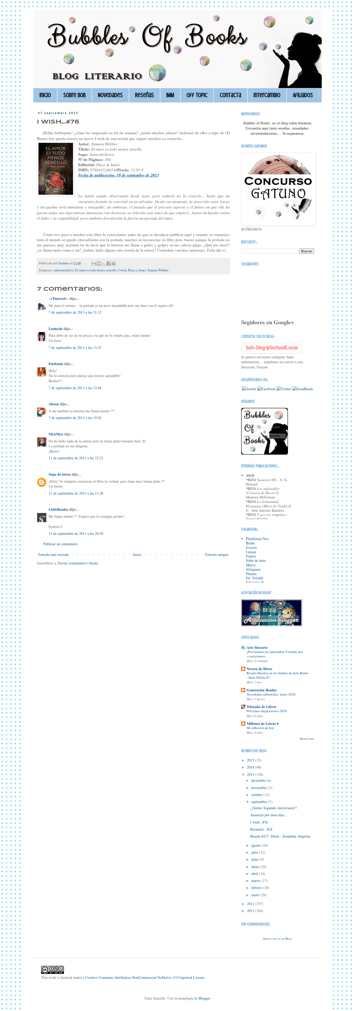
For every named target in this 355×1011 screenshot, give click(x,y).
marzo (256, 880)
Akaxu (54, 404)
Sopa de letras (60, 474)
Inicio (45, 95)
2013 (251, 774)
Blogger (204, 998)
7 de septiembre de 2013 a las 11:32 (75, 312)
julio (255, 852)
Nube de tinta (256, 560)
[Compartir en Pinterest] (113, 263)
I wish (122, 270)
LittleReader (58, 509)
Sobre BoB (74, 95)
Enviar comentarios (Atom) (78, 563)
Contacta (230, 95)
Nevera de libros (259, 668)
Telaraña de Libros (261, 706)
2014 (251, 767)
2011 (251, 910)
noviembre (259, 787)
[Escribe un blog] (98, 263)
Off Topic (197, 95)
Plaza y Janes (137, 270)
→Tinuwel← (59, 298)
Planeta (251, 573)
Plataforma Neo (257, 538)
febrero (257, 887)
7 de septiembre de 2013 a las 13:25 (75, 347)
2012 (251, 903)
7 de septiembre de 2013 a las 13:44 (75, 387)
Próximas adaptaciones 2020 (267, 711)
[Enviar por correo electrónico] (93, 263)
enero (255, 894)
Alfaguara (253, 569)
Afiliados (303, 95)
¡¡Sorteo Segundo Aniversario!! (273, 807)
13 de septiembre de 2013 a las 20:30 (76, 533)
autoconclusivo (64, 270)
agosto (256, 845)
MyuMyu (56, 434)
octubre (257, 794)
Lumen (251, 551)
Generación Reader (262, 690)
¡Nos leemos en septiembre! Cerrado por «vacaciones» (275, 653)
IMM (170, 95)
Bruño (250, 543)
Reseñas (144, 95)
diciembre (259, 780)
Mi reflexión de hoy (260, 727)
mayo (255, 866)
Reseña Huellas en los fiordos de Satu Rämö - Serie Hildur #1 (277, 675)
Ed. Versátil (254, 577)
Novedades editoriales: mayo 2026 (271, 694)
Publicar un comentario (60, 543)
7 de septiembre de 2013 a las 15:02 (75, 417)
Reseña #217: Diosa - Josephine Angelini (280, 836)
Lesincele (56, 328)
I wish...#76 (259, 822)
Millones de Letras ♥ (263, 723)
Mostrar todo (307, 738)
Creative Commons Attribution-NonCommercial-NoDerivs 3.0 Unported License (144, 977)
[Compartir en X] (103, 263)
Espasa (251, 556)
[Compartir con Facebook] (108, 263)
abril (255, 873)
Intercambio (267, 95)
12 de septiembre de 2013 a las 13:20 (76, 493)
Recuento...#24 (261, 829)
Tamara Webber (157, 270)
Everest (251, 547)
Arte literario (257, 647)
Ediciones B (255, 582)
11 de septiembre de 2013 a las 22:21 (76, 457)
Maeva (250, 564)
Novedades (110, 95)
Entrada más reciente (53, 554)
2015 (251, 760)
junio (255, 859)
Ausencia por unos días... (268, 814)
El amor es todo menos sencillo (96, 270)
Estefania (56, 363)
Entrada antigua (216, 554)
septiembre (259, 801)
